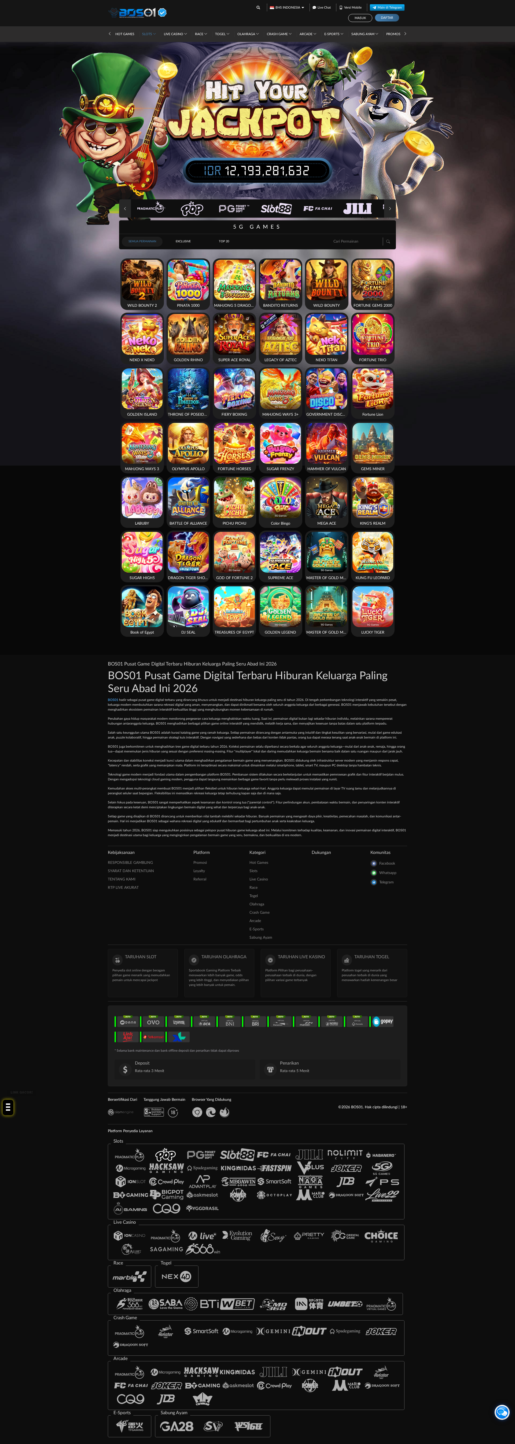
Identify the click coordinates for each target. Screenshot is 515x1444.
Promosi (393, 34)
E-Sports (332, 34)
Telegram (386, 882)
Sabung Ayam (363, 34)
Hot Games (124, 34)
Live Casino (174, 34)
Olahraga (246, 34)
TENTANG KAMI (121, 879)
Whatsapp (387, 873)
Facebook (387, 863)
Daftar (387, 17)
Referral (199, 879)
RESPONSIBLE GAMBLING (130, 863)
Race (199, 34)
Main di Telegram (390, 7)
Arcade (306, 34)
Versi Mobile (353, 7)
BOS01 (113, 699)
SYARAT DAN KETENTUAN (131, 871)
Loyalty (199, 871)
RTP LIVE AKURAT (123, 888)
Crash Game (278, 34)
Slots (147, 34)
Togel (220, 34)
